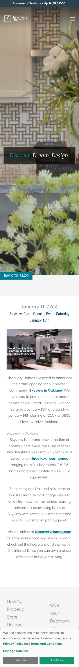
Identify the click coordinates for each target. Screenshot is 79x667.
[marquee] (39, 3)
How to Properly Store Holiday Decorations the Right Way (19, 625)
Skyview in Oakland (45, 390)
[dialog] (39, 647)
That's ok (56, 660)
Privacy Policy (13, 644)
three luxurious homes (49, 458)
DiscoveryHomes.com (53, 532)
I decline (21, 660)
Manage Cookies (15, 651)
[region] (39, 3)
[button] (68, 19)
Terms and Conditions (47, 644)
